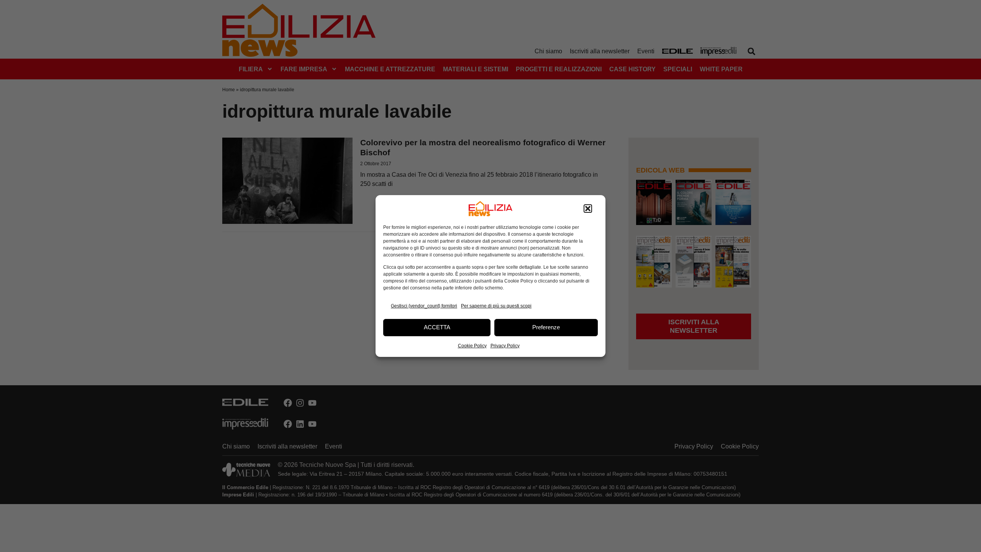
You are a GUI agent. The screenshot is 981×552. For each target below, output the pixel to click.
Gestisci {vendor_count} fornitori (424, 306)
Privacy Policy (505, 345)
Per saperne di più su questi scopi (496, 306)
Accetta (437, 327)
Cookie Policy (472, 345)
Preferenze (546, 327)
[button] (588, 208)
